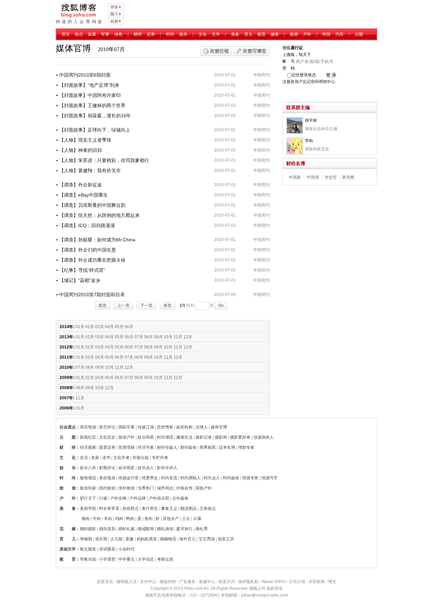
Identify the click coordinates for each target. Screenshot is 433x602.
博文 (332, 581)
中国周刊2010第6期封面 (85, 75)
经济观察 (88, 447)
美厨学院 (88, 508)
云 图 (68, 437)
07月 (138, 337)
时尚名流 (169, 478)
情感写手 (269, 478)
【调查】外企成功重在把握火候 (92, 260)
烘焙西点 (130, 508)
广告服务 (187, 581)
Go (221, 305)
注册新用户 (292, 81)
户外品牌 (138, 498)
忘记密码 (311, 81)
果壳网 (348, 177)
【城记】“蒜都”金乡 (79, 280)
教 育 (68, 559)
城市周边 (165, 488)
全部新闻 (317, 581)
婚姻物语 (168, 539)
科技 (326, 34)
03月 (99, 326)
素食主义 (169, 508)
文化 (203, 34)
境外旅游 (126, 488)
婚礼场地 (165, 528)
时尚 (170, 34)
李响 (309, 140)
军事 (105, 34)
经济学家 (146, 447)
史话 (84, 457)
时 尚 (68, 478)
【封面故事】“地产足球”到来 (89, 85)
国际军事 (126, 427)
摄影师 (221, 437)
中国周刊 (261, 75)
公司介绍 (297, 581)
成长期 (101, 539)
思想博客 (165, 427)
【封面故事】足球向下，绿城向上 (94, 130)
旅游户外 (126, 437)
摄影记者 (204, 437)
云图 (359, 34)
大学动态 (146, 559)
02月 (89, 326)
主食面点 (208, 508)
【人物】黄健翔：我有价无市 (90, 170)
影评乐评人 (167, 467)
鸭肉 (130, 518)
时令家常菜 (109, 508)
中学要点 (126, 559)
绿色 (118, 34)
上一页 (123, 305)
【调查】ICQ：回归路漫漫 (87, 225)
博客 (114, 7)
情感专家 (250, 478)
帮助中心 (327, 81)
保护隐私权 (248, 581)
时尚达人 (212, 478)
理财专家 (246, 447)
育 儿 (68, 539)
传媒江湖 (146, 427)
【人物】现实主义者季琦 (85, 140)
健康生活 (184, 437)
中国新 (295, 177)
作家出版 (141, 457)
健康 (275, 34)
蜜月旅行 (184, 528)
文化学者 (121, 457)
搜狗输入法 (126, 581)
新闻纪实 (88, 437)
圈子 (114, 14)
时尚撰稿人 (190, 478)
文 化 (68, 457)
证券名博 (227, 447)
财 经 (68, 447)
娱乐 (183, 34)
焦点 (79, 34)
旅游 (294, 34)
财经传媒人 (167, 447)
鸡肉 (119, 518)
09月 (158, 337)
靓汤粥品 (188, 508)
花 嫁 (68, 528)
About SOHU (274, 581)
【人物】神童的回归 (80, 150)
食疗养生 (150, 508)
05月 (119, 326)
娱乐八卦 (88, 467)
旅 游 (68, 488)
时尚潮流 (165, 437)
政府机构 (184, 427)
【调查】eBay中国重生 (83, 195)
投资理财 (126, 447)
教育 (261, 34)
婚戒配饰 (146, 528)
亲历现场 (88, 427)
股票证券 (107, 447)
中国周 (313, 177)
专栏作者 (160, 457)
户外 (307, 34)
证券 (151, 34)
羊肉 (108, 518)
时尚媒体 (231, 478)
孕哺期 (86, 539)
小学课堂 (107, 559)
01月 (79, 326)
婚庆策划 (107, 528)
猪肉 (86, 518)
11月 (178, 337)
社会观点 (68, 427)
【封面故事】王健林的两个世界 (92, 105)
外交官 (331, 177)
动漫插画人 (263, 437)
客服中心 (207, 581)
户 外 (68, 498)
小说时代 (126, 549)
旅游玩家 (88, 488)
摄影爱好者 (240, 437)
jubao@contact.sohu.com (264, 595)
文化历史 (107, 437)
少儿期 (116, 539)
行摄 (103, 498)
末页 (167, 305)
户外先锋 (118, 498)
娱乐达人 (146, 467)
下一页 (146, 305)
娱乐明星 (146, 437)
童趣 (130, 539)
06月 (128, 326)
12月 (187, 337)
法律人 (202, 427)
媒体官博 (219, 427)
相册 (114, 21)
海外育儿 (187, 539)
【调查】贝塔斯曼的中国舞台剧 (92, 205)
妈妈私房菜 (147, 539)
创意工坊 (226, 539)
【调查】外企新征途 (80, 184)
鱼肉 (148, 518)
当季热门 (146, 488)
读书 (106, 457)
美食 (235, 34)
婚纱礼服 (126, 528)
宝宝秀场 (207, 539)
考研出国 (165, 559)
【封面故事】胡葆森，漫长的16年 (95, 115)
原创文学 (68, 549)
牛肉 (97, 518)
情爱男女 (150, 478)
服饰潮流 (88, 478)
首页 (66, 34)
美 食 (68, 508)
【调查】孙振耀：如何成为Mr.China (97, 239)
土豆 (186, 518)
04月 (109, 326)
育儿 (248, 34)
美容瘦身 (107, 478)
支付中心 (148, 581)
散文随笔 (88, 549)
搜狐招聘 (168, 581)
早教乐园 (88, 559)
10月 (168, 337)
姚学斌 (311, 120)
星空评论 (107, 427)
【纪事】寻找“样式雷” (82, 270)
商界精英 (208, 447)
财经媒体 (188, 447)
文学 (216, 34)
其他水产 (171, 518)
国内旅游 (107, 488)
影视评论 (107, 467)
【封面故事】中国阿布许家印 (90, 95)
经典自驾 (184, 488)
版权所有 (275, 588)
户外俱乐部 (159, 498)
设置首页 (105, 581)
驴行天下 (88, 498)
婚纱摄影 (88, 528)
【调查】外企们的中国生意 (87, 250)
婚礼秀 (202, 528)
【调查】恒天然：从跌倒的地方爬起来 (99, 215)
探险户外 (204, 488)
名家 (95, 457)
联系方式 (227, 581)
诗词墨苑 (107, 549)
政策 (92, 34)
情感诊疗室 (128, 478)
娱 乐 (68, 467)
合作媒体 (180, 498)
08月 (148, 337)
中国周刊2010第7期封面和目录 (92, 294)
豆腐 (197, 518)
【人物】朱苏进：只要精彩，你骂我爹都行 (104, 160)
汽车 (340, 34)
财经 (138, 34)
